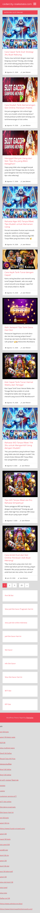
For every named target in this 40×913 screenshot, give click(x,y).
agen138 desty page (7, 737)
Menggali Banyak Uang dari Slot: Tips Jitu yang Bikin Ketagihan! (18, 161)
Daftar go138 (5, 898)
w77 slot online (5, 801)
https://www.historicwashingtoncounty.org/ (16, 909)
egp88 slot (4, 850)
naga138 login (5, 839)
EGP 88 (2, 742)
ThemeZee (29, 718)
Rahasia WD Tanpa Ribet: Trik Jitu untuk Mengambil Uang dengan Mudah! (19, 445)
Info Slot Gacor (10, 663)
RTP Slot (8, 704)
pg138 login (4, 732)
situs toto (3, 893)
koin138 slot (4, 866)
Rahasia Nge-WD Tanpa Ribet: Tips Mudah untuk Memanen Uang (19, 224)
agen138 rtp (4, 823)
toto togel (3, 887)
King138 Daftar (5, 769)
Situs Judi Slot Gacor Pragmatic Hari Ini (19, 609)
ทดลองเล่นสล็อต (6, 764)
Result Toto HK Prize (7, 758)
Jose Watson (27, 72)
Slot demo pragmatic (8, 807)
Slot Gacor (9, 650)
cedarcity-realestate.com (17, 4)
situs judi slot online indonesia (16, 623)
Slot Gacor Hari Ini (6, 812)
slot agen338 (5, 844)
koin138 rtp (4, 855)
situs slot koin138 (6, 882)
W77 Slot (8, 691)
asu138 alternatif (6, 871)
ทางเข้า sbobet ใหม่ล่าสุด (9, 780)
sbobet (2, 785)
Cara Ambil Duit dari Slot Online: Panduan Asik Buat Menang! (18, 558)
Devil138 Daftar (6, 753)
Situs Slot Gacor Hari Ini (13, 677)
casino (2, 791)
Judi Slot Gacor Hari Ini (13, 636)
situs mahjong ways (7, 748)
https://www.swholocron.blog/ (11, 904)
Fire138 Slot (9, 595)
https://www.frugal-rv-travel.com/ (12, 828)
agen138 (3, 834)
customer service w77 (8, 796)
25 (22, 585)
